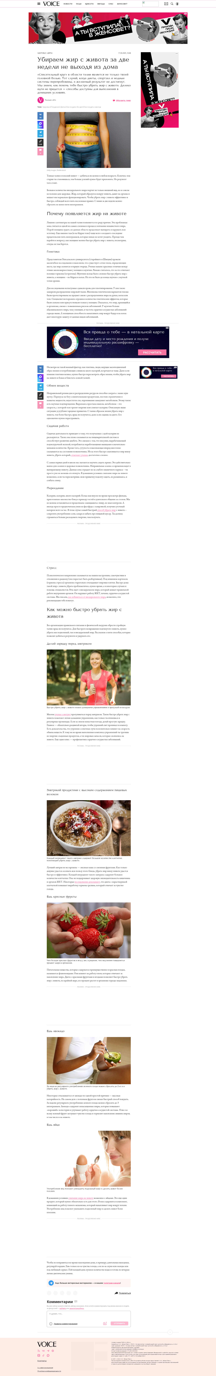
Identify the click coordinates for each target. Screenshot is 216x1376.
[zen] (52, 1350)
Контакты (42, 1361)
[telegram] (48, 1350)
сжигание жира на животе (80, 1198)
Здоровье (41, 53)
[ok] (38, 1355)
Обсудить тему (123, 100)
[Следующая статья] (108, 1332)
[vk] (43, 1350)
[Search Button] (172, 3)
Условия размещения (45, 1368)
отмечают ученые (79, 455)
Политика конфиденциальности (49, 1371)
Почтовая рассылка (166, 3)
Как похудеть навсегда (92, 107)
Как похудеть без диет (75, 107)
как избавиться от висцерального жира (87, 596)
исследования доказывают (87, 881)
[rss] (38, 1350)
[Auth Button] (177, 3)
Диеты (49, 53)
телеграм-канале (111, 1283)
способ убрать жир (106, 510)
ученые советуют (63, 714)
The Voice (51, 4)
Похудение (55, 107)
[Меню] (38, 3)
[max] (48, 1355)
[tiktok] (43, 1355)
